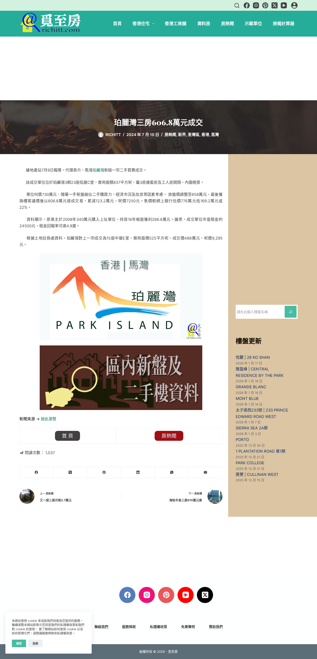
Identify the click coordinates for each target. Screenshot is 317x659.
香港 (205, 134)
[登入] (294, 5)
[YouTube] (284, 5)
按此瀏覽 (48, 419)
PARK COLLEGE (250, 463)
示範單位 (253, 23)
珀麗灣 (98, 170)
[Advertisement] (158, 68)
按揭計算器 (283, 23)
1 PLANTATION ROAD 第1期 (260, 451)
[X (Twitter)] (274, 5)
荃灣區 (193, 134)
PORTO (242, 439)
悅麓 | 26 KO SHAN (253, 357)
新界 (182, 134)
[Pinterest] (265, 5)
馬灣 (215, 134)
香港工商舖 (175, 23)
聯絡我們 (101, 627)
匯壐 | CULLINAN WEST (257, 474)
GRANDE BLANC (251, 387)
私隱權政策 (158, 627)
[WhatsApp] (172, 472)
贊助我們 (216, 627)
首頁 (117, 23)
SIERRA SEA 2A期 (252, 428)
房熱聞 (227, 23)
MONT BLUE (247, 398)
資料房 (203, 23)
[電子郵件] (206, 472)
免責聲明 (188, 627)
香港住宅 (141, 23)
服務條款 (129, 627)
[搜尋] (236, 5)
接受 (19, 643)
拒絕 (35, 643)
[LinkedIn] (138, 472)
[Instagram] (256, 5)
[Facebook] (247, 5)
